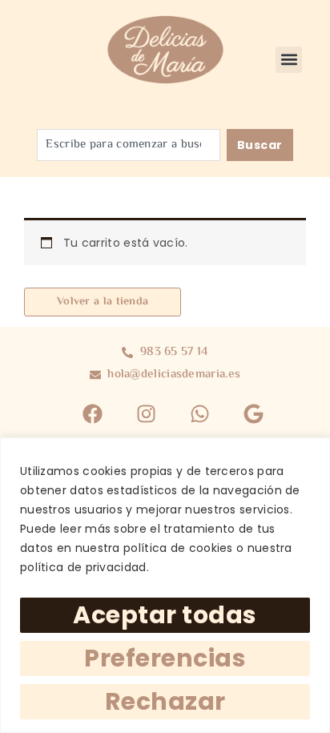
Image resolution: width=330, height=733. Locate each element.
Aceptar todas (165, 615)
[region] (165, 585)
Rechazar (165, 701)
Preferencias (165, 658)
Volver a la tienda (102, 302)
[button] (289, 59)
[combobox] (128, 145)
